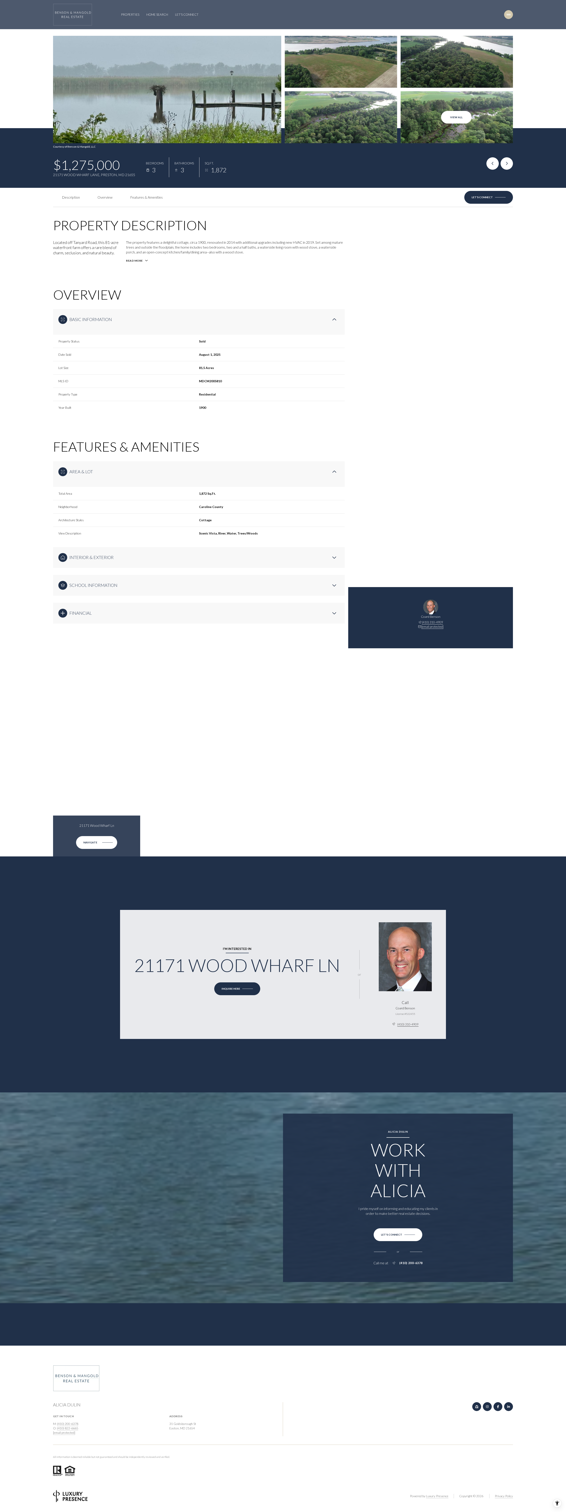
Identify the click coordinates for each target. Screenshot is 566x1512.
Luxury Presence (437, 1496)
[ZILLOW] (476, 1406)
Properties (130, 14)
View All (456, 117)
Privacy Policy (504, 1496)
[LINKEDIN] (508, 1406)
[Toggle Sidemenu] (508, 14)
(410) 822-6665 (67, 1428)
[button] (488, 197)
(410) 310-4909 (432, 622)
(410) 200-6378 (411, 1263)
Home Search (157, 14)
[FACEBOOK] (497, 1406)
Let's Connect (187, 14)
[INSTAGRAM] (487, 1406)
